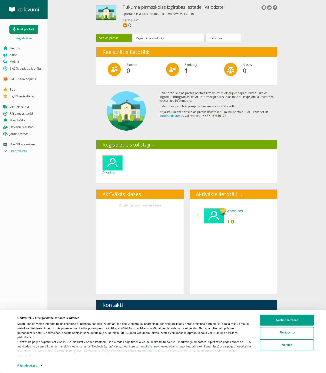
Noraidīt (287, 344)
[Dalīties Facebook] (275, 7)
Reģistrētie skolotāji (150, 38)
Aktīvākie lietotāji (216, 194)
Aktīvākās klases (121, 194)
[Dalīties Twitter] (269, 7)
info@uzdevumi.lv (171, 116)
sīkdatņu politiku (153, 351)
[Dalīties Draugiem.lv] (263, 7)
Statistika (215, 38)
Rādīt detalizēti (27, 365)
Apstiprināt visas (287, 320)
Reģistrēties (23, 38)
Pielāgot (284, 332)
